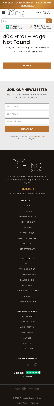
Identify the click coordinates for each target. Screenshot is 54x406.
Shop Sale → (27, 5)
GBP (37, 12)
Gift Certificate (27, 249)
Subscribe (27, 129)
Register (32, 238)
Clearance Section (27, 301)
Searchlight (27, 332)
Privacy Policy (39, 136)
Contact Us (27, 211)
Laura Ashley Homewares (27, 290)
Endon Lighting (27, 321)
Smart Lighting (27, 280)
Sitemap (27, 243)
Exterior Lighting (27, 274)
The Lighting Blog (27, 216)
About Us (27, 205)
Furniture (27, 285)
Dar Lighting (27, 316)
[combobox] (24, 21)
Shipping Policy (27, 222)
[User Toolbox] (48, 12)
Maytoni (27, 338)
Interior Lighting (27, 269)
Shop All (27, 263)
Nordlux (27, 343)
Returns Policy (27, 227)
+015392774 (27, 189)
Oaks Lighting (27, 327)
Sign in (21, 238)
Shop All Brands (27, 348)
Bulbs (27, 296)
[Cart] (44, 12)
